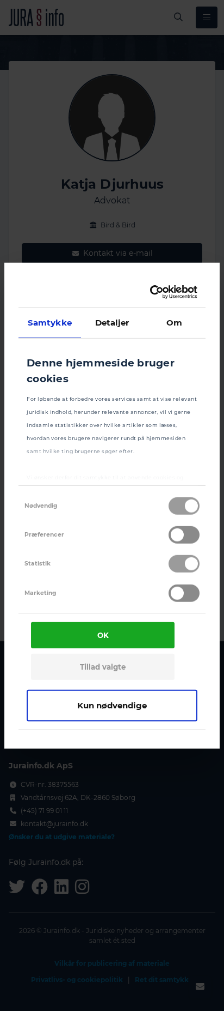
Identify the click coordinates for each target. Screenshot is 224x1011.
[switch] (184, 535)
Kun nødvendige (112, 705)
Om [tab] (174, 322)
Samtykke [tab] (50, 322)
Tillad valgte (103, 667)
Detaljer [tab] (112, 322)
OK (103, 635)
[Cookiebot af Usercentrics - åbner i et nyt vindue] (152, 292)
